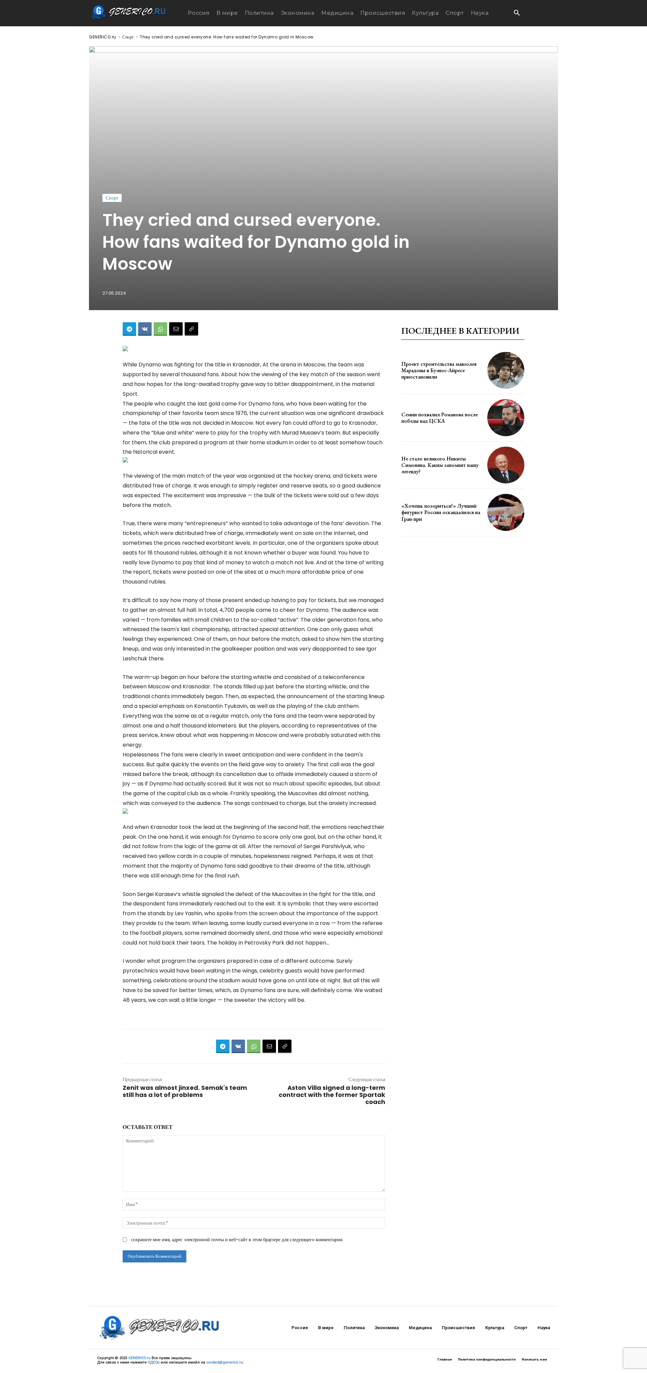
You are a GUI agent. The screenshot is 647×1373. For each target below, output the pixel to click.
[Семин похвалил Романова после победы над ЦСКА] (505, 417)
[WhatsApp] (160, 329)
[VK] (145, 329)
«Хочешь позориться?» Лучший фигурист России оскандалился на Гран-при (440, 512)
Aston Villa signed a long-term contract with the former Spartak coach (332, 1094)
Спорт (128, 37)
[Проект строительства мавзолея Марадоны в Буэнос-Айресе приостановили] (505, 370)
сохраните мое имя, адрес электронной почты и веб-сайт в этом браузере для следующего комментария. (237, 1239)
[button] (516, 13)
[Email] (176, 329)
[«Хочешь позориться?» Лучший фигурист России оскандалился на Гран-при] (505, 512)
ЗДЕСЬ (154, 1362)
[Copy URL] (191, 329)
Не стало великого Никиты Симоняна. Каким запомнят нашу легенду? (440, 465)
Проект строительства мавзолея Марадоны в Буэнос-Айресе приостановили (438, 370)
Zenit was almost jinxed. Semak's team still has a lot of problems (185, 1091)
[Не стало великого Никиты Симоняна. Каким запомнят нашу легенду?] (505, 465)
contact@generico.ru (224, 1362)
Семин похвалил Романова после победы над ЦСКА (439, 417)
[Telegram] (129, 329)
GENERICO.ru (102, 37)
